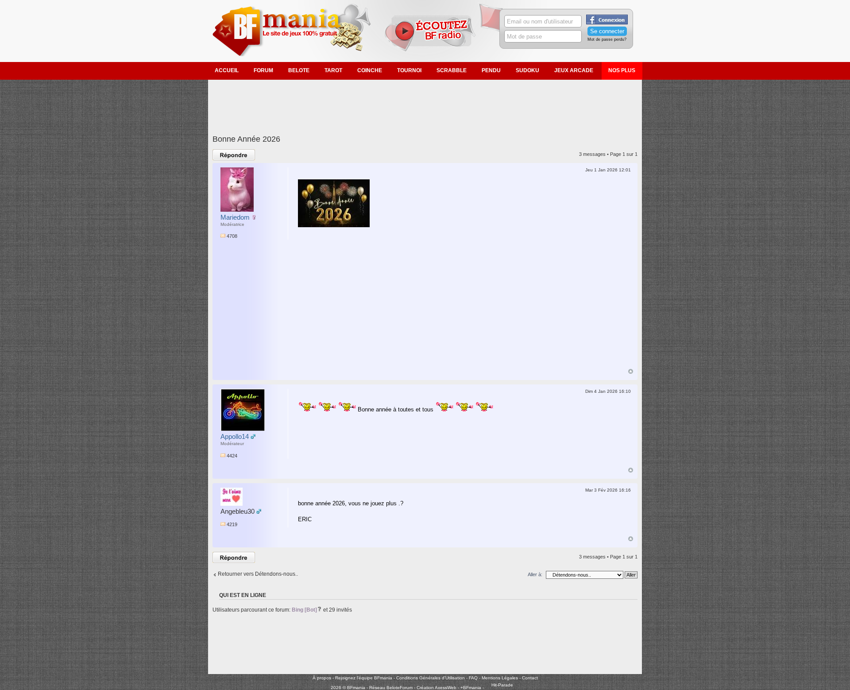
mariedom (235, 217)
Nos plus (621, 70)
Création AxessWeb (436, 687)
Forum (263, 70)
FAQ (473, 677)
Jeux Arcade (573, 70)
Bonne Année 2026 (246, 139)
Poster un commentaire (229, 154)
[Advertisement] (425, 102)
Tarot (333, 70)
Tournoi (409, 70)
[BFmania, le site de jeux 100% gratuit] (297, 54)
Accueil (227, 70)
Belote (298, 70)
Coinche (369, 70)
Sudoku (527, 70)
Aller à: (535, 574)
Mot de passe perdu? (606, 39)
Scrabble (452, 70)
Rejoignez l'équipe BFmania (363, 677)
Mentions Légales (500, 677)
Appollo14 (234, 436)
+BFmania (470, 687)
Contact (530, 677)
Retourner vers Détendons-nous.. (258, 574)
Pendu (491, 70)
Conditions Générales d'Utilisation (430, 677)
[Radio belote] (431, 45)
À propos (322, 677)
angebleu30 (237, 511)
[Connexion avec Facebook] (607, 22)
